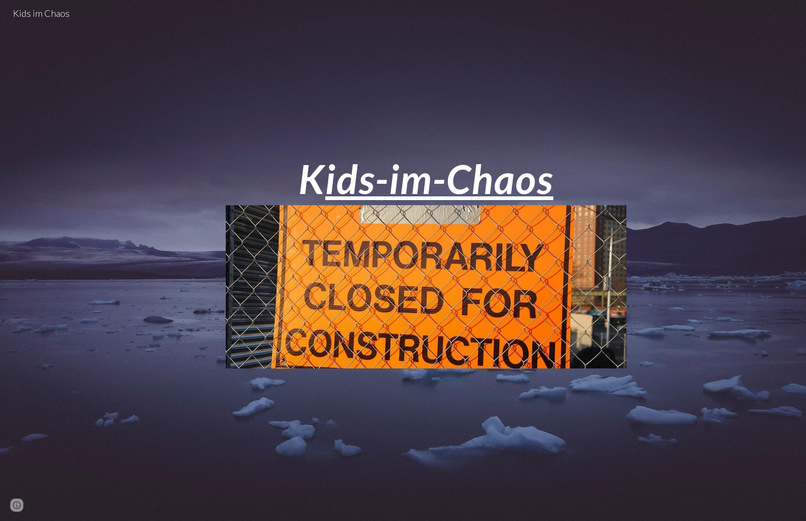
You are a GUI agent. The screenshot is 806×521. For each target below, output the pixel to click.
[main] (426, 179)
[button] (16, 505)
